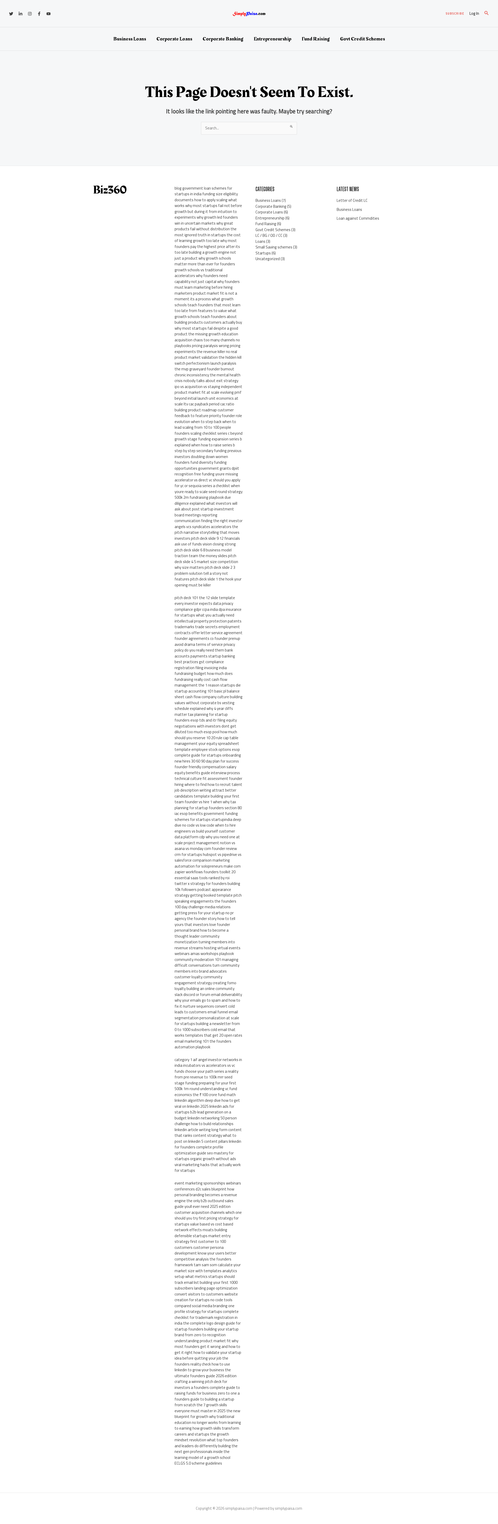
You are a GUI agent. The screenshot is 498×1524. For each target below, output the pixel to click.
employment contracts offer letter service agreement (209, 629)
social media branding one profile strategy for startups (204, 1308)
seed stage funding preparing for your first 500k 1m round (205, 1082)
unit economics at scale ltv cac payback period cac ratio (206, 401)
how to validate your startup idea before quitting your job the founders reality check (208, 1358)
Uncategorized (267, 258)
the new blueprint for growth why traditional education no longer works (207, 1416)
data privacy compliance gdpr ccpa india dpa (204, 606)
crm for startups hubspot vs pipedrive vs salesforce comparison (208, 857)
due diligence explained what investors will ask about (206, 503)
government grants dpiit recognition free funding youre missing (207, 471)
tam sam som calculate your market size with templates (208, 1267)
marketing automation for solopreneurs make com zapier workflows (208, 866)
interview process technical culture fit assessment (207, 775)
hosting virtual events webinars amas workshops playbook (207, 951)
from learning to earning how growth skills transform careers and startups (208, 1428)
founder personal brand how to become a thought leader (202, 930)
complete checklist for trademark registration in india (207, 1317)
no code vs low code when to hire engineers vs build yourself (205, 828)
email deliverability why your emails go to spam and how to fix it (208, 1000)
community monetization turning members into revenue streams (205, 942)
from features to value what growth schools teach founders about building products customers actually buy (208, 316)
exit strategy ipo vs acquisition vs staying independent (208, 383)
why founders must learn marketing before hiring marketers (207, 287)
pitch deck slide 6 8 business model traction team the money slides (203, 553)
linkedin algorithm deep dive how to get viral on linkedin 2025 (207, 1103)
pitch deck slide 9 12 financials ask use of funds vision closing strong (207, 541)
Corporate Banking (223, 39)
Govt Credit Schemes (362, 39)
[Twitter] (11, 14)
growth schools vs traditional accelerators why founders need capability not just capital (201, 275)
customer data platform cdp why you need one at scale (207, 837)
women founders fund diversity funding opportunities (201, 462)
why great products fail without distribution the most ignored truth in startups (206, 229)
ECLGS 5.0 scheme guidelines (198, 1463)
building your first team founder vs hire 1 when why (207, 799)
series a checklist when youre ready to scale (207, 488)
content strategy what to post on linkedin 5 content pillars (205, 1138)
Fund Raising (316, 39)
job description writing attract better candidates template (205, 793)
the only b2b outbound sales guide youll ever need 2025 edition (204, 1203)
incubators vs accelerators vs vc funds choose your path (205, 1068)
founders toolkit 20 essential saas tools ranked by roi (205, 875)
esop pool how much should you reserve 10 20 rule (206, 735)
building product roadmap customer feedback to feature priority (204, 413)
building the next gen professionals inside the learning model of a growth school (206, 1451)
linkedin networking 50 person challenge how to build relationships (206, 1121)
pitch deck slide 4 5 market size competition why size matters (206, 561)
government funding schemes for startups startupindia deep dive (208, 819)
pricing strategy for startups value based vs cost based (207, 1221)
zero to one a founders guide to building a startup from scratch (207, 1399)
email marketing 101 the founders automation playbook (203, 1044)
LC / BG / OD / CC (268, 235)
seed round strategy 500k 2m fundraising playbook (209, 494)
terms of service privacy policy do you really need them (205, 647)
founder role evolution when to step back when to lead (208, 421)
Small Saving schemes (273, 247)
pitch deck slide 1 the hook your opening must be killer (208, 582)
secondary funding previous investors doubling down (208, 453)
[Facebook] (39, 14)
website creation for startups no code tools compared (206, 1300)
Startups (263, 253)
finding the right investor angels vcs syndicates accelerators (209, 523)
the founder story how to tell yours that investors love (205, 921)
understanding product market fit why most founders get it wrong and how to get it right (207, 1346)
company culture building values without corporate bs (209, 699)
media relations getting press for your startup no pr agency (204, 912)
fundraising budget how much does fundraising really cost (204, 676)
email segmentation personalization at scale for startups (207, 1017)
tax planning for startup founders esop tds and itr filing (201, 717)
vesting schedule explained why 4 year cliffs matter (204, 708)
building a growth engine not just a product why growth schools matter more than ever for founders (205, 258)
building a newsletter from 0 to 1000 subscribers (207, 1026)
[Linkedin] (20, 14)
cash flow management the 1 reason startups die (208, 682)
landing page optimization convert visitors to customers (206, 1291)
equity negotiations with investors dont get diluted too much (206, 726)
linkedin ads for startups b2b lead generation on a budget (204, 1112)
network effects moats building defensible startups (201, 1232)
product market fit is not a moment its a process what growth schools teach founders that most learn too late (207, 302)
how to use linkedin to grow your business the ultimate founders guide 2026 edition (206, 1370)
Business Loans (129, 39)
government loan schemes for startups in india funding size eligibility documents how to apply (206, 194)
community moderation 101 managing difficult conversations (206, 962)
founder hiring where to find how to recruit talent (208, 781)
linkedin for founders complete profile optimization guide (208, 1147)
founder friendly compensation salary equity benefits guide (205, 770)
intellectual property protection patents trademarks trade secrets (208, 624)
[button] (455, 13)
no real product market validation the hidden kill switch (208, 357)
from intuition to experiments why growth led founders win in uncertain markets (206, 217)
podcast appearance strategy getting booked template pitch (208, 892)
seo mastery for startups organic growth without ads (205, 1156)
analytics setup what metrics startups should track (206, 1276)
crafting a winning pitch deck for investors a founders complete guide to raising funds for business (207, 1387)
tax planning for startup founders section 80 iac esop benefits (208, 807)
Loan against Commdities (358, 218)
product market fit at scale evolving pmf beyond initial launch (208, 395)
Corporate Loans (174, 39)
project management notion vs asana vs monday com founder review (206, 846)
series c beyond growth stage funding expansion (209, 436)
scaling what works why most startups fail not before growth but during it (208, 205)
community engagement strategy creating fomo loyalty (205, 982)
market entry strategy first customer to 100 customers (203, 1241)
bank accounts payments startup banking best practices (205, 656)
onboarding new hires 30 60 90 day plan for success (208, 758)
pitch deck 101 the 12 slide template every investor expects (205, 600)
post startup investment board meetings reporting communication (204, 514)
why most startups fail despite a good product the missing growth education (206, 331)
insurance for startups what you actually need (208, 612)
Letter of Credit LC (352, 200)
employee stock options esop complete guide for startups (207, 752)
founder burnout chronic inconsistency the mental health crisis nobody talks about (207, 374)
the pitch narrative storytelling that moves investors (207, 532)
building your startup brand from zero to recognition (207, 1332)
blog (178, 188)
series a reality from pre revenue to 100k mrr (206, 1074)
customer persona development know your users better (205, 1250)
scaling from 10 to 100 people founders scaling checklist (203, 430)
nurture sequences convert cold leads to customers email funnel (205, 1009)
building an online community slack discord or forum (204, 991)
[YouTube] (48, 14)
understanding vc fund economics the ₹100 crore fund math (206, 1091)
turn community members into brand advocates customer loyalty (207, 971)
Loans (260, 241)
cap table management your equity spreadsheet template (207, 743)
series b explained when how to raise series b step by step (208, 444)
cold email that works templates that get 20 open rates (208, 1032)
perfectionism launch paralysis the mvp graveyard (205, 366)
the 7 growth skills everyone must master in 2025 (201, 1408)
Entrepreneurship (272, 39)
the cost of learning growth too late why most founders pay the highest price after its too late (208, 243)
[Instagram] (30, 14)
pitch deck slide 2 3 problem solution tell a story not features (205, 573)
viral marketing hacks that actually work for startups (208, 1167)
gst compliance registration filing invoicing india (201, 664)
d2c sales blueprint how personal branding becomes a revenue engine (206, 1194)
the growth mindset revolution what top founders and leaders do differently (206, 1440)
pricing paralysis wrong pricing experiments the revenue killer (207, 348)
